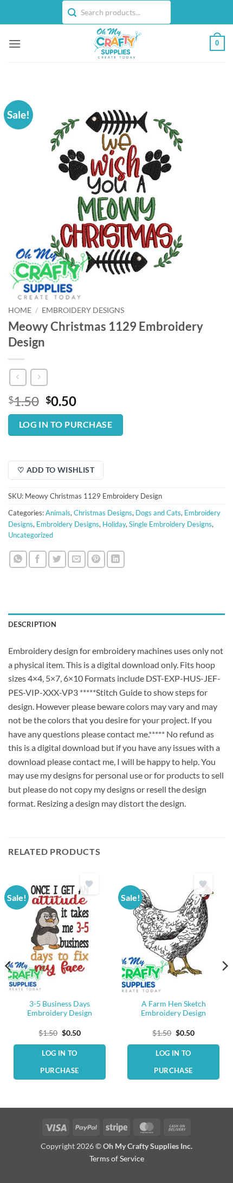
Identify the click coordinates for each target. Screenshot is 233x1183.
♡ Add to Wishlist (55, 469)
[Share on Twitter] (57, 559)
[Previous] (8, 987)
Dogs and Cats (158, 512)
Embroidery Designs (83, 310)
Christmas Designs (103, 512)
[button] (14, 43)
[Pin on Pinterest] (96, 559)
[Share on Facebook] (38, 559)
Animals (58, 512)
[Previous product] (38, 377)
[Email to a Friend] (77, 559)
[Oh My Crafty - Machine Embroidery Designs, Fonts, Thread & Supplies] (116, 43)
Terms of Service (116, 1158)
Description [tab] (32, 624)
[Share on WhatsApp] (18, 559)
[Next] (224, 987)
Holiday (114, 524)
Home (19, 310)
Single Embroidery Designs (170, 524)
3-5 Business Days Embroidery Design (59, 1008)
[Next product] (17, 377)
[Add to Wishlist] (89, 883)
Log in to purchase (65, 424)
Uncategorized (30, 535)
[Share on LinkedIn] (116, 559)
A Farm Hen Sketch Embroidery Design (173, 1008)
